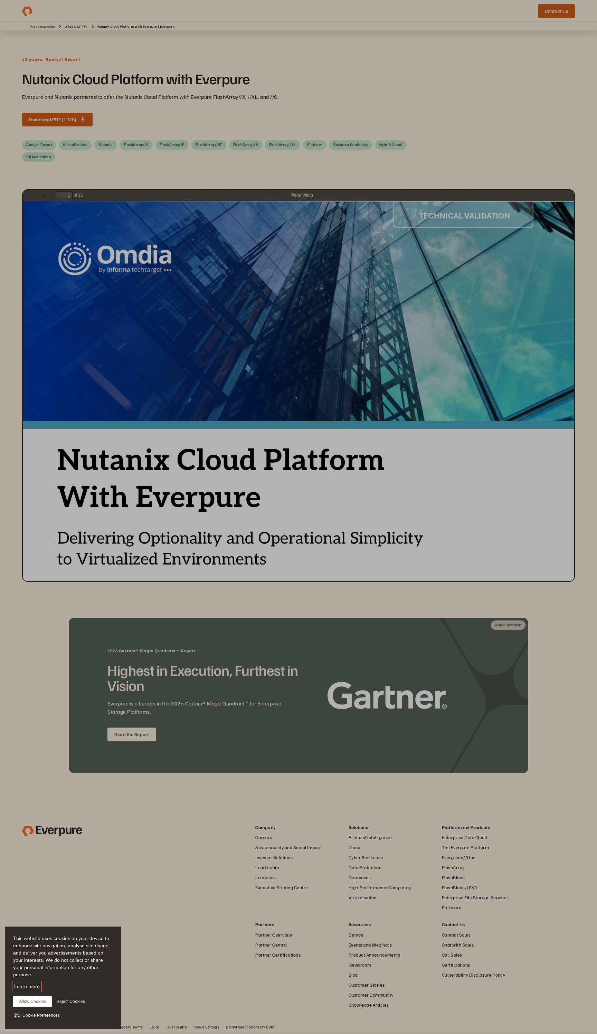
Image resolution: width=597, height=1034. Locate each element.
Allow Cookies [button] (32, 1001)
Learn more (27, 986)
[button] (37, 1015)
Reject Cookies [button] (70, 1001)
